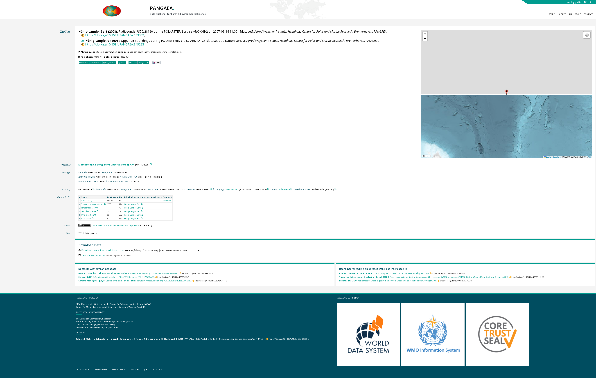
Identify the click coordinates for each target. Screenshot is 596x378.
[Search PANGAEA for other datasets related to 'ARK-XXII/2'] (268, 189)
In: (83, 40)
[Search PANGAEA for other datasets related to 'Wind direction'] (95, 215)
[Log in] (591, 2)
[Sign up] (585, 2)
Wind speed (86, 218)
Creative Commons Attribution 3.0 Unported (115, 225)
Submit (562, 14)
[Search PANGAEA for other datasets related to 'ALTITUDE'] (91, 200)
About (578, 14)
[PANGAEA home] (112, 7)
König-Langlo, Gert (92, 31)
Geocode (167, 200)
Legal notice (82, 369)
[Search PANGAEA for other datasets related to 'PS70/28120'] (94, 189)
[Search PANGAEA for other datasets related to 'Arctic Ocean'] (211, 189)
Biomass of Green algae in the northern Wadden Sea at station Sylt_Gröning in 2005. (388, 280)
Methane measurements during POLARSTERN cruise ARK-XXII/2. (128, 273)
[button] (506, 92)
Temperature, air (88, 207)
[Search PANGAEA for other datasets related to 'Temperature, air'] (97, 208)
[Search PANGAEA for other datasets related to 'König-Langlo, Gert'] (142, 204)
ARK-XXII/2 (232, 189)
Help (570, 14)
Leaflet (548, 157)
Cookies (135, 369)
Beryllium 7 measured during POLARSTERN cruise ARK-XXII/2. (135, 280)
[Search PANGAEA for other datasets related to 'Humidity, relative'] (98, 211)
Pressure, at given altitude (92, 204)
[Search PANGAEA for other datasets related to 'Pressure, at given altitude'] (105, 204)
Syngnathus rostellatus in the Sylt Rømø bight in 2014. (384, 273)
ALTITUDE (85, 200)
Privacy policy (119, 369)
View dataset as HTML (93, 255)
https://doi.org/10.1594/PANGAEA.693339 (114, 35)
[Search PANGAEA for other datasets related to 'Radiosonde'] (335, 189)
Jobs (146, 369)
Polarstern (284, 189)
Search (552, 14)
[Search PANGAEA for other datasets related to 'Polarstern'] (291, 189)
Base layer (557, 157)
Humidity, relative (88, 211)
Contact (588, 14)
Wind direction (87, 215)
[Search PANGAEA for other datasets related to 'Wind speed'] (93, 218)
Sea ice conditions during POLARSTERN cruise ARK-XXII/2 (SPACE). (116, 277)
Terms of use (100, 369)
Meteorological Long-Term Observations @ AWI (106, 164)
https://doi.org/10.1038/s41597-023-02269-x (289, 338)
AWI (589, 157)
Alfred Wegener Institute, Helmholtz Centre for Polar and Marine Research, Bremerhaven (313, 31)
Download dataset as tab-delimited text (102, 250)
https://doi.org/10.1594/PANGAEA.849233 (114, 44)
